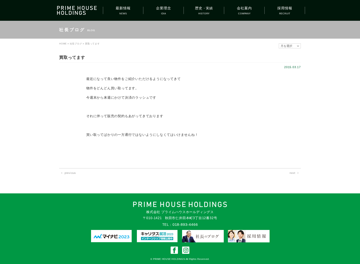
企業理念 (163, 8)
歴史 (204, 8)
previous (70, 172)
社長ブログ (76, 43)
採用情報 (284, 8)
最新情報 (123, 8)
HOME (63, 43)
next (292, 172)
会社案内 (244, 8)
